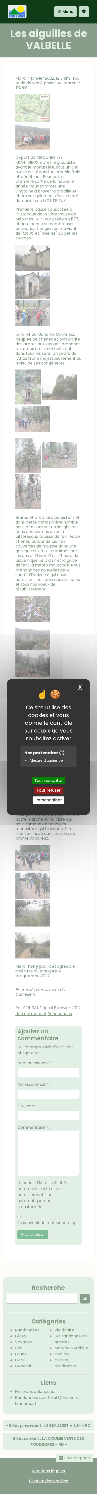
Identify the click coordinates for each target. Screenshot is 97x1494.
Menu (67, 11)
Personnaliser (48, 800)
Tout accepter (48, 780)
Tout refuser (49, 790)
